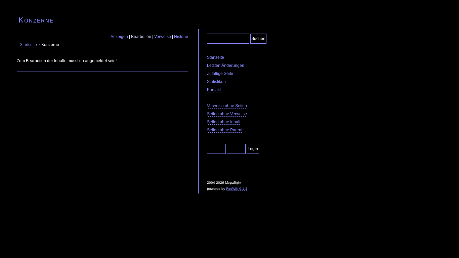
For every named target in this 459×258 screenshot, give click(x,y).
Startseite (28, 44)
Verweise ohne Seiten (227, 105)
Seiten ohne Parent (224, 130)
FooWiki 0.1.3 (236, 188)
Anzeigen (119, 36)
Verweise (162, 36)
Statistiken (216, 81)
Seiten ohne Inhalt (223, 122)
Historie (181, 36)
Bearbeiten (141, 36)
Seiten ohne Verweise (227, 114)
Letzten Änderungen (225, 65)
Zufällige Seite (220, 73)
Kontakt (214, 89)
